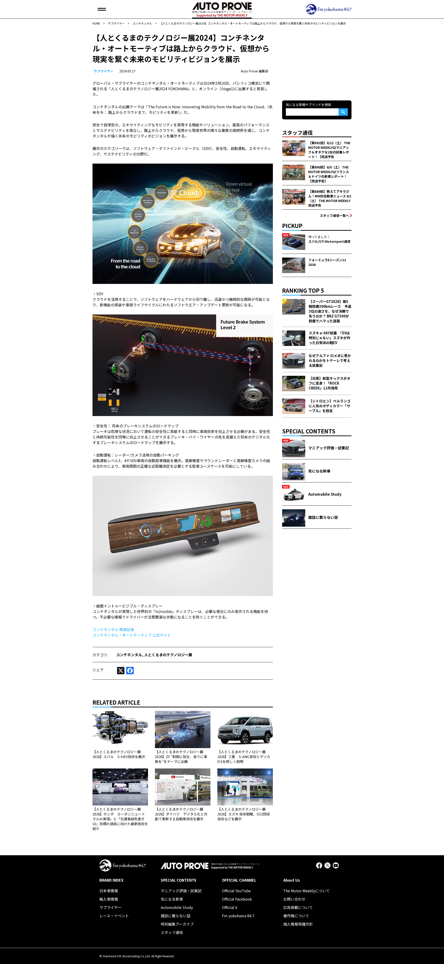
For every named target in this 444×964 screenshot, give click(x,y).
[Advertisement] (317, 61)
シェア (98, 669)
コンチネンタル (129, 654)
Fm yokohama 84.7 (238, 915)
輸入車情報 (108, 899)
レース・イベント (114, 915)
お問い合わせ (294, 899)
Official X (229, 907)
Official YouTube (236, 890)
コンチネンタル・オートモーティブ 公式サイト (131, 635)
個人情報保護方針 (298, 924)
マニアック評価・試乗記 (181, 890)
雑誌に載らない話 (175, 915)
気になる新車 (172, 899)
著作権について (296, 915)
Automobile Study (177, 907)
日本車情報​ (108, 890)
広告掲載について (298, 907)
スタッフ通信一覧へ (334, 215)
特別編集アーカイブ (177, 924)
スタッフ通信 (172, 932)
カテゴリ (99, 654)
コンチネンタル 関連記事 (113, 629)
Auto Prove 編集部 (254, 71)
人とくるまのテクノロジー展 (168, 654)
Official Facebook (237, 899)
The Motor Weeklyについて (306, 890)
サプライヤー (103, 71)
